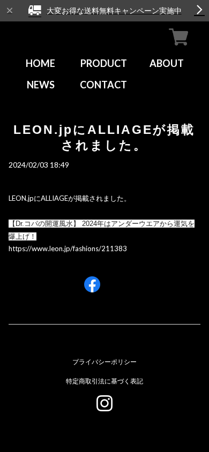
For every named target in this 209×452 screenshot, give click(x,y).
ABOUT (167, 63)
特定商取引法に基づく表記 (104, 381)
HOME (40, 63)
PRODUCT (103, 63)
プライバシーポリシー (104, 362)
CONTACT (103, 85)
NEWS (41, 85)
